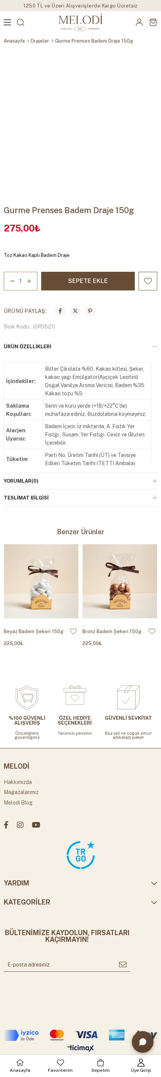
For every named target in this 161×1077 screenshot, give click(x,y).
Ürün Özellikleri (27, 346)
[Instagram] (20, 825)
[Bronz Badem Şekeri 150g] (120, 581)
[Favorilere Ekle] (148, 281)
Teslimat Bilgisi (26, 498)
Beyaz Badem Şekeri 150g (33, 631)
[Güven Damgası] (81, 855)
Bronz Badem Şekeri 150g (111, 631)
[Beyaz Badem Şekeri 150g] (41, 581)
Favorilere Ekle (73, 631)
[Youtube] (36, 825)
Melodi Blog (18, 803)
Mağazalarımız (21, 792)
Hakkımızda (18, 782)
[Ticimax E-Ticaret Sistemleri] (80, 1049)
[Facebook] (6, 825)
